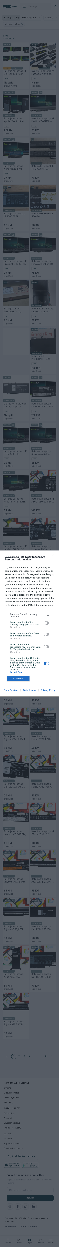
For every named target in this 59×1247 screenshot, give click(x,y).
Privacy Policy (48, 690)
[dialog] (29, 623)
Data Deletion (11, 690)
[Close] (52, 557)
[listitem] (29, 615)
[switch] (46, 623)
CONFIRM (18, 678)
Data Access (29, 690)
